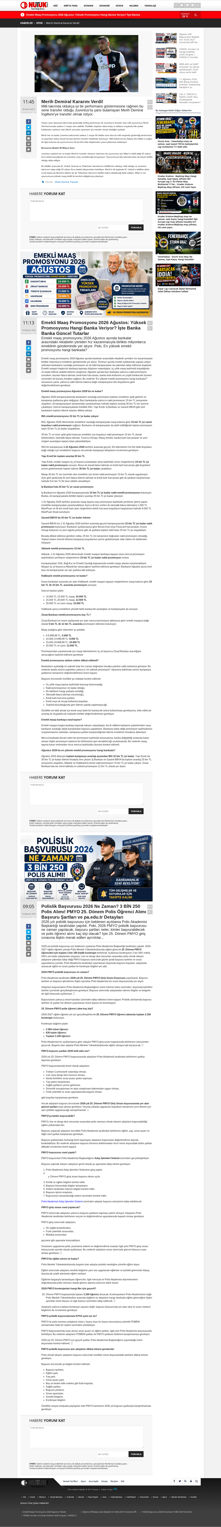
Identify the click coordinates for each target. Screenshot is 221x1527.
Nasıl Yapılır (93, 1497)
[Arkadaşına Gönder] (28, 138)
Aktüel (81, 1497)
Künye (104, 1481)
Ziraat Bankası (56, 1497)
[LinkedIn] (28, 132)
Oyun (83, 1481)
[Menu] (176, 5)
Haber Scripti (107, 1489)
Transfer (74, 182)
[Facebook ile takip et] (174, 1481)
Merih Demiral (62, 182)
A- (150, 107)
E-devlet (70, 1497)
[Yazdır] (28, 143)
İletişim (114, 1481)
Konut (155, 1497)
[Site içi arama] (198, 5)
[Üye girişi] (191, 1481)
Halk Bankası (116, 1497)
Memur (42, 1497)
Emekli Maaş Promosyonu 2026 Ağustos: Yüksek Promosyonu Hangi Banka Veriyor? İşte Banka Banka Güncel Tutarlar (47, 1512)
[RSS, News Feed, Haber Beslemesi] (185, 1481)
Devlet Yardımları (178, 1497)
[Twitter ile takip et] (180, 1481)
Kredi (32, 1497)
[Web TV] (181, 5)
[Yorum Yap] (28, 149)
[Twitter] (28, 127)
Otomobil (144, 1497)
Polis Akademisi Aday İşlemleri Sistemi (62, 1201)
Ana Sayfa (93, 1481)
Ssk (24, 1497)
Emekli (193, 1497)
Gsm (105, 1497)
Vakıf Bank (131, 1497)
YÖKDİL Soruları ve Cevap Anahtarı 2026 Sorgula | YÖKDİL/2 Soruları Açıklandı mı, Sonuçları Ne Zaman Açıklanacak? (48, 1515)
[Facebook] (28, 121)
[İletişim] (192, 5)
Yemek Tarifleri (70, 1481)
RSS (122, 1481)
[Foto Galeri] (187, 5)
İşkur (165, 1497)
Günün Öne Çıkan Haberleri (34, 1502)
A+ (150, 102)
